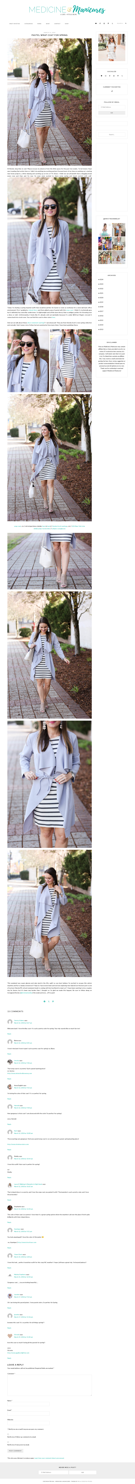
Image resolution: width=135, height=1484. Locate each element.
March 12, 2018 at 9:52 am (23, 1088)
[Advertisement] (111, 177)
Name (9, 1401)
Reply (9, 1034)
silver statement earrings (35, 323)
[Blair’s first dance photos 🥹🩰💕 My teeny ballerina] (105, 229)
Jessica (16, 1060)
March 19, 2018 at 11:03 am (23, 1337)
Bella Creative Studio (85, 1481)
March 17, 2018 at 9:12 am (23, 1297)
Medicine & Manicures (67, 10)
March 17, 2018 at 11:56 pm (23, 1317)
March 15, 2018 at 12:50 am (23, 1277)
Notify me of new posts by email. (18, 1445)
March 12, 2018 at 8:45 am (23, 1043)
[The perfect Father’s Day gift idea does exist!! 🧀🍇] (118, 243)
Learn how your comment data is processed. (49, 1458)
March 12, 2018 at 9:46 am (23, 1063)
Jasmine (17, 1294)
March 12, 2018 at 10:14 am (23, 1159)
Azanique (17, 1229)
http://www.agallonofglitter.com (18, 1353)
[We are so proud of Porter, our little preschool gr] (105, 243)
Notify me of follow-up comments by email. (21, 1437)
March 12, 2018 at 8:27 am (23, 1023)
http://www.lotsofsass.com (27, 1242)
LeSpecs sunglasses (59, 528)
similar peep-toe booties (42, 528)
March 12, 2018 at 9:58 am (23, 1108)
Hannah (16, 1105)
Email (9, 1410)
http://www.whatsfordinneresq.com (19, 1073)
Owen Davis (18, 1254)
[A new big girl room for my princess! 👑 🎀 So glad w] (118, 257)
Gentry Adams (19, 1020)
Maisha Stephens (20, 1274)
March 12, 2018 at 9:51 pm (23, 1231)
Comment (11, 1373)
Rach (16, 1131)
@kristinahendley (26, 993)
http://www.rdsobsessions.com (18, 1144)
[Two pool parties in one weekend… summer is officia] (105, 257)
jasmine (16, 1314)
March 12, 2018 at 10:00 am (23, 1133)
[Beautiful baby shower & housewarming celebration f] (118, 229)
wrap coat (69, 310)
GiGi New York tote (78, 526)
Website (10, 1419)
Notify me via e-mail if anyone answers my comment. (26, 1429)
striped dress (33, 310)
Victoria (17, 1334)
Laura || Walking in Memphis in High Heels (28, 1184)
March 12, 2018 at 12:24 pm (23, 1209)
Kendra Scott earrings (59, 526)
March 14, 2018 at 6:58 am (23, 1257)
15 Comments (15, 1011)
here (53, 317)
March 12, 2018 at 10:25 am (23, 1186)
